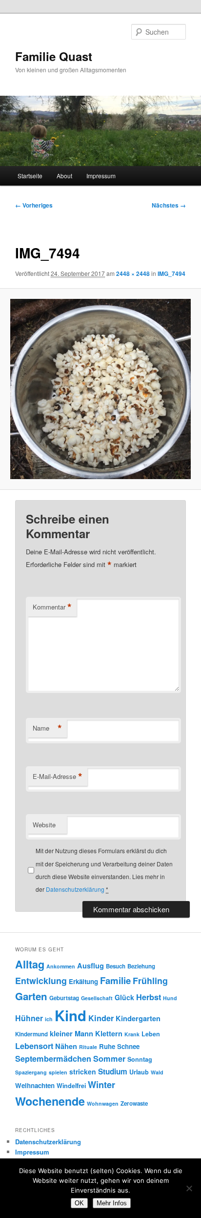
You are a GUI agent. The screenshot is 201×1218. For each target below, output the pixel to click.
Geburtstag (64, 998)
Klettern (108, 1033)
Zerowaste (134, 1103)
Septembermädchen (53, 1058)
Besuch (115, 966)
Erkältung (83, 981)
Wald (157, 1072)
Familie (115, 980)
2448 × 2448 (133, 273)
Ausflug (90, 965)
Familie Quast (53, 56)
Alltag (29, 964)
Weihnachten (35, 1085)
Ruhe (107, 1046)
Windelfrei (71, 1085)
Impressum (101, 175)
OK (79, 1203)
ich (49, 1019)
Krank (132, 1034)
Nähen (66, 1046)
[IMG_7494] (100, 389)
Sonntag (139, 1059)
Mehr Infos (112, 1203)
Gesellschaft (97, 998)
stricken (82, 1071)
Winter (101, 1084)
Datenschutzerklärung (75, 889)
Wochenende (50, 1101)
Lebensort (34, 1045)
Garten (31, 996)
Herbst (148, 997)
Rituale (88, 1046)
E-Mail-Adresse (57, 776)
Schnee (128, 1046)
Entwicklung (41, 980)
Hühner (29, 1018)
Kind (70, 1015)
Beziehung (141, 966)
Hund (170, 998)
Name (47, 728)
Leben (150, 1033)
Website (44, 824)
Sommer (109, 1058)
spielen (58, 1072)
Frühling (150, 980)
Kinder (101, 1018)
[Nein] (189, 1188)
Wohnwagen (103, 1103)
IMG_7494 (171, 273)
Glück (124, 997)
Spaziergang (31, 1072)
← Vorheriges (34, 205)
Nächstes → (169, 205)
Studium (112, 1071)
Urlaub (139, 1072)
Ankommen (60, 966)
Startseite (30, 175)
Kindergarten (138, 1018)
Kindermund (31, 1034)
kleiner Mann (71, 1033)
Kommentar (52, 607)
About (64, 175)
